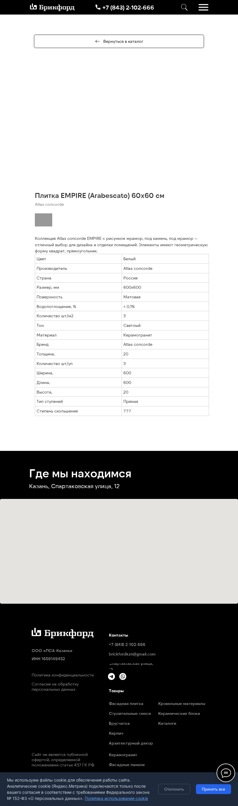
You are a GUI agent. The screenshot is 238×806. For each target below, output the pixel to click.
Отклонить (174, 789)
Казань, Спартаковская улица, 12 (74, 485)
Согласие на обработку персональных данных (55, 686)
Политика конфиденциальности (63, 674)
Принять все (213, 789)
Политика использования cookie (116, 798)
